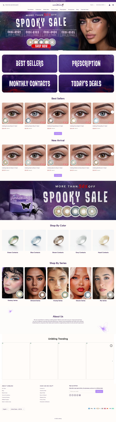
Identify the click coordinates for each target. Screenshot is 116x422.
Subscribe (99, 391)
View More (58, 133)
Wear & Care (4, 392)
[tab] (54, 50)
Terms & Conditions (6, 395)
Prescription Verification (44, 401)
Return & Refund (43, 395)
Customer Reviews (6, 397)
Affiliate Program (5, 399)
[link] (38, 9)
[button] (112, 361)
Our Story (4, 388)
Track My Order (43, 390)
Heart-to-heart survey (6, 401)
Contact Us (42, 388)
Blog (3, 390)
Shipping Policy (43, 397)
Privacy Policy (43, 399)
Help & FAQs (42, 392)
